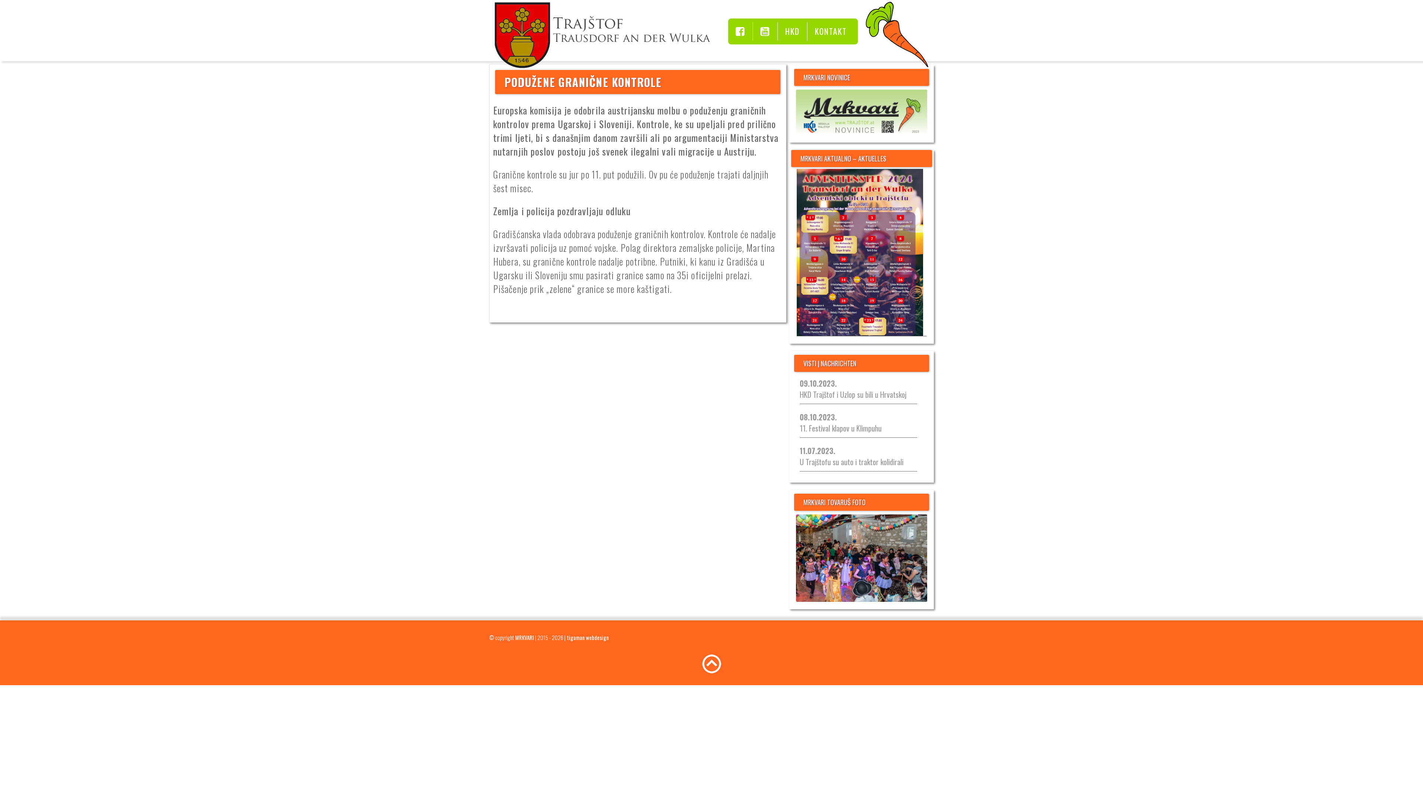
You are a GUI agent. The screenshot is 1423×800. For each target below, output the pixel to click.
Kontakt (831, 31)
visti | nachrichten (829, 363)
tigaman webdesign (588, 637)
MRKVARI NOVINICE (826, 77)
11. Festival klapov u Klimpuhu (841, 422)
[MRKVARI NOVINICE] (861, 112)
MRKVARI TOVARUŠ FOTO (834, 502)
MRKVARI (524, 637)
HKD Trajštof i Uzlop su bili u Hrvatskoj (853, 389)
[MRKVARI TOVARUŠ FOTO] (861, 558)
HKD (792, 31)
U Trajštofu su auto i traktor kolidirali (851, 456)
